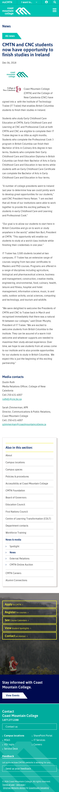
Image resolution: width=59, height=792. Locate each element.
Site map (20, 784)
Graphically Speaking (39, 788)
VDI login (9, 744)
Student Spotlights (17, 628)
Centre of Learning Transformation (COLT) (28, 518)
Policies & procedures (17, 476)
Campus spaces (14, 469)
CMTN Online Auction (21, 564)
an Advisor (15, 636)
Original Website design (14, 788)
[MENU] (54, 10)
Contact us (12, 726)
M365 (7, 739)
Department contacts (17, 525)
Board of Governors (16, 497)
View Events (12, 695)
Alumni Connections (16, 580)
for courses (16, 612)
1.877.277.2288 (10, 719)
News (13, 552)
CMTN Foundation (15, 490)
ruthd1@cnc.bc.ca (12, 399)
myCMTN (7, 2)
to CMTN (13, 604)
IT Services (39, 739)
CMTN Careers (13, 573)
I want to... (27, 2)
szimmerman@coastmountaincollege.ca (24, 424)
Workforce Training (16, 532)
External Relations (19, 558)
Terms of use (8, 784)
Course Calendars (16, 620)
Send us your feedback (18, 768)
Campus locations (15, 462)
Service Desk (11, 748)
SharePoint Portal (43, 735)
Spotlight (14, 546)
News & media (13, 539)
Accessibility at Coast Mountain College (27, 483)
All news (10, 35)
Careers (38, 744)
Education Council (15, 504)
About (9, 455)
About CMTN (29, 447)
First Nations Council (17, 511)
